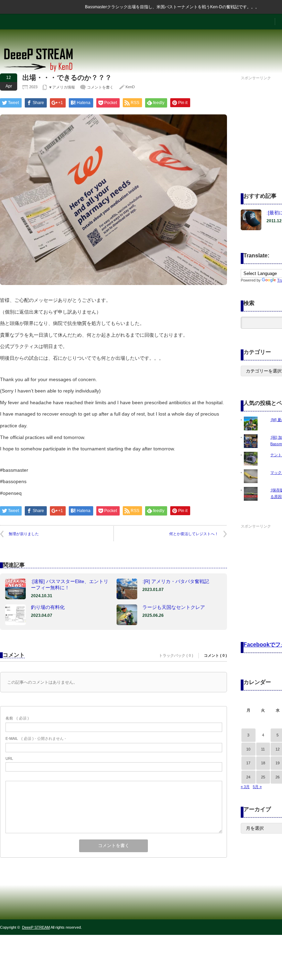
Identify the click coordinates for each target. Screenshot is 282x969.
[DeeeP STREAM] (42, 71)
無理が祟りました (24, 534)
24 (248, 777)
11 (263, 749)
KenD (130, 87)
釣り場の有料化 (48, 607)
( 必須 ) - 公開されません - (36, 738)
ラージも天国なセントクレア (173, 607)
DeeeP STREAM (36, 927)
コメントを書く (100, 87)
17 (248, 763)
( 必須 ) (17, 718)
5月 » (257, 787)
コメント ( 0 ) (215, 655)
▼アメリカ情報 (61, 87)
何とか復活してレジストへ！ (193, 534)
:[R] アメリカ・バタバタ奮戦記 (175, 581)
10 (248, 749)
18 (263, 763)
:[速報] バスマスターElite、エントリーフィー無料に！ (69, 584)
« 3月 (245, 787)
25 (263, 777)
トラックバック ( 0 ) (176, 655)
